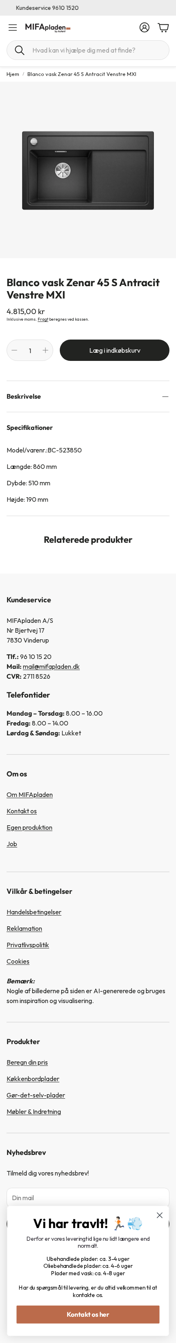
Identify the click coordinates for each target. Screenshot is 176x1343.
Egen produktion (29, 827)
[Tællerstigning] (45, 350)
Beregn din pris (27, 1062)
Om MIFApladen (30, 794)
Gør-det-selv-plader (36, 1095)
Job (12, 844)
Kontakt (88, 8)
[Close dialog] (159, 1215)
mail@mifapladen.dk (51, 666)
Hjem (13, 74)
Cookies (18, 961)
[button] (88, 50)
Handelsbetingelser (34, 912)
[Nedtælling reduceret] (14, 350)
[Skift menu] (13, 27)
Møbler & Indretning (34, 1111)
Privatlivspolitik (28, 945)
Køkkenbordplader (33, 1078)
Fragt (43, 319)
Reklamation (24, 928)
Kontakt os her (88, 1314)
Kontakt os (22, 811)
